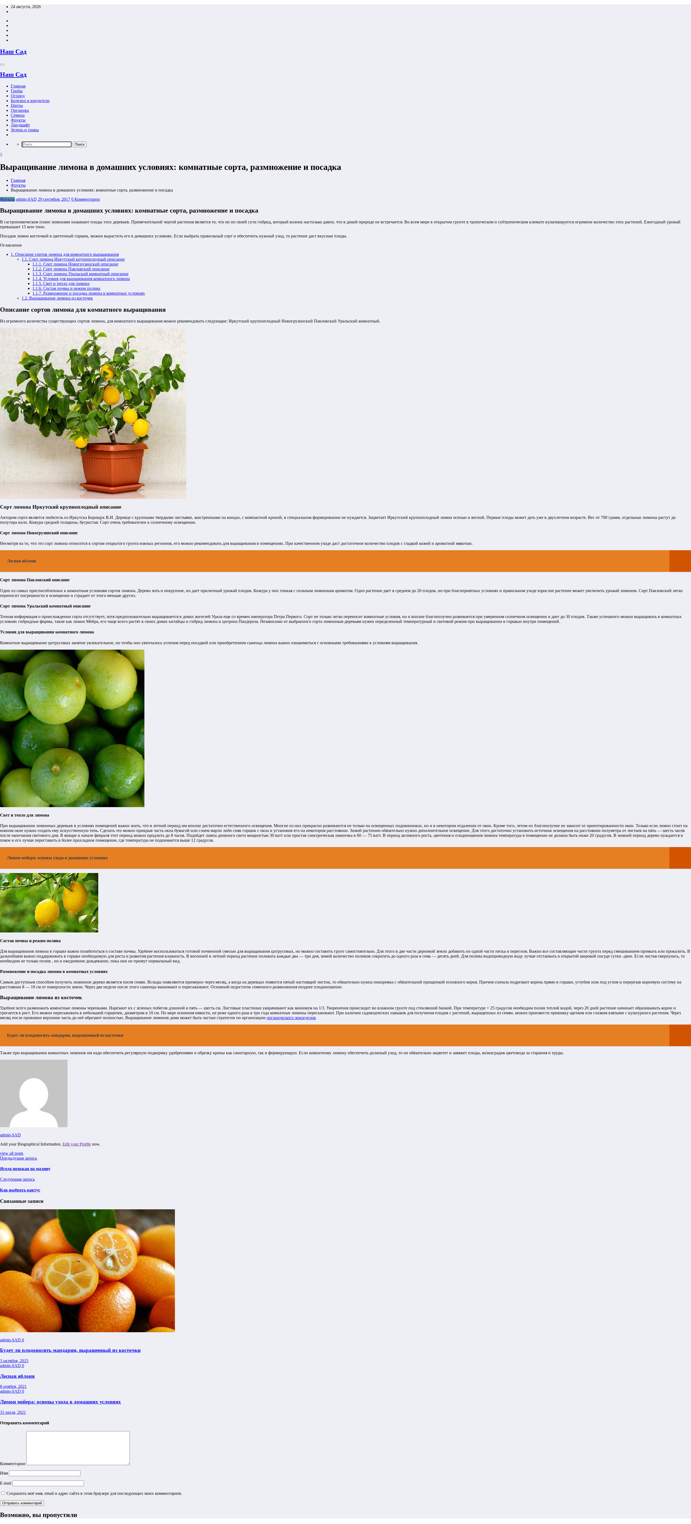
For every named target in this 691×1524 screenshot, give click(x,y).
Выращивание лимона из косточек (57, 298)
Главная (18, 86)
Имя (4, 1473)
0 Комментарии (85, 199)
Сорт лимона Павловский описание (71, 269)
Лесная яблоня (17, 1376)
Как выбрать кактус (20, 1190)
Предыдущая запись (18, 1158)
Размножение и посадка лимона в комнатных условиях (88, 293)
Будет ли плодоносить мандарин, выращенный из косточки (70, 1350)
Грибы (17, 91)
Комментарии (13, 1463)
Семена (18, 115)
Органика (20, 110)
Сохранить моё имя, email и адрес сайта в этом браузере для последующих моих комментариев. (94, 1493)
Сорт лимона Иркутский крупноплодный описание (73, 259)
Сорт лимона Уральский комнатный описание (80, 273)
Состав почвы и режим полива (66, 288)
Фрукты (18, 120)
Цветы (17, 105)
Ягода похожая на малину (25, 1168)
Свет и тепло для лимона (60, 283)
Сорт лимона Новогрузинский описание (75, 264)
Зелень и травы (25, 129)
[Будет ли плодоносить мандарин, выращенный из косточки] (87, 1330)
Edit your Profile (77, 1144)
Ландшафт (20, 125)
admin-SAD (26, 199)
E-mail (6, 1483)
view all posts (11, 1153)
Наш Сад (13, 51)
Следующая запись (17, 1179)
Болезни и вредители (30, 100)
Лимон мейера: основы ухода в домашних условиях (60, 1402)
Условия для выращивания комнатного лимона (81, 278)
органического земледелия (291, 1017)
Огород (18, 95)
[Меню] (2, 64)
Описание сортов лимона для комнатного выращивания (65, 254)
